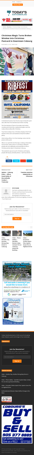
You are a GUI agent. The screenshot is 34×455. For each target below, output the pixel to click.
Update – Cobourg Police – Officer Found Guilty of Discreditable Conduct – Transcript (7, 177)
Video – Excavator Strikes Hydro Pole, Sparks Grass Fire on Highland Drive (27, 242)
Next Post (29, 170)
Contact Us (18, 2)
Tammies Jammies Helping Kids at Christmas (26, 174)
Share (9, 161)
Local (9, 44)
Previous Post (6, 170)
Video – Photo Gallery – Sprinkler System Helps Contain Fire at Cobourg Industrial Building (16, 244)
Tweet (16, 161)
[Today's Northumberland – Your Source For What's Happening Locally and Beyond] (17, 13)
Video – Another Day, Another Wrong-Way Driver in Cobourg (6, 242)
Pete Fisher (15, 188)
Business (9, 27)
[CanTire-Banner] (17, 20)
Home (13, 2)
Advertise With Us (17, 4)
